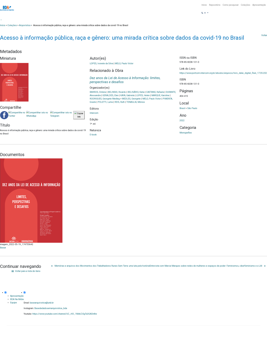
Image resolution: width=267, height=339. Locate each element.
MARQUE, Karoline (160, 95)
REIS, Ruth (120, 102)
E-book (93, 134)
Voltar (264, 35)
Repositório (214, 5)
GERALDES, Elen (110, 95)
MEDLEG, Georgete (131, 98)
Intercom (94, 113)
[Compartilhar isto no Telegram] (61, 115)
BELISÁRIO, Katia (136, 92)
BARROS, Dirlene (98, 92)
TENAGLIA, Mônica (135, 102)
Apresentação (259, 5)
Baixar (3, 247)
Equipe (13, 302)
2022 (182, 120)
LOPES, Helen (143, 95)
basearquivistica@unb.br (42, 302)
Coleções (245, 5)
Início (204, 5)
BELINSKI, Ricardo (117, 92)
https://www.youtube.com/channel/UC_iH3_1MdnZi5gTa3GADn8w (64, 314)
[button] (204, 13)
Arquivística (24, 25)
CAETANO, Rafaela (155, 92)
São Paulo (192, 108)
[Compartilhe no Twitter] (17, 115)
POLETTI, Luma (105, 102)
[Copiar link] (79, 115)
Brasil (182, 108)
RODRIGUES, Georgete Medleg (105, 98)
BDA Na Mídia (17, 299)
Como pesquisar (231, 5)
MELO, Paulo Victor (124, 63)
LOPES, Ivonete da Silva (101, 63)
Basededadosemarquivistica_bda (50, 308)
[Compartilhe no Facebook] (4, 115)
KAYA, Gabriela (127, 95)
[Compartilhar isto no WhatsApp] (38, 115)
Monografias (186, 132)
